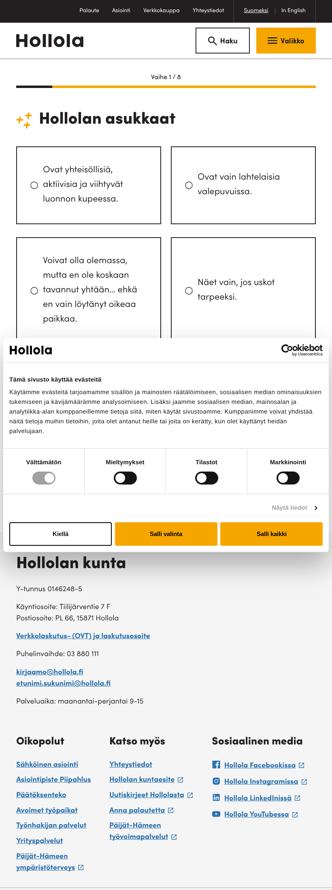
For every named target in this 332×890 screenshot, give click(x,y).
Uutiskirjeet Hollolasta (151, 797)
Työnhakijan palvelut (51, 826)
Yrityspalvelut (39, 841)
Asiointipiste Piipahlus (53, 780)
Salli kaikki (272, 533)
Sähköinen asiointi (47, 765)
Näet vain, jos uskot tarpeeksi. (236, 290)
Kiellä (60, 533)
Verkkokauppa (164, 15)
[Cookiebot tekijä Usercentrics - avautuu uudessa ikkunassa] (287, 350)
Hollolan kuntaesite (146, 781)
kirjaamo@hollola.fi (49, 673)
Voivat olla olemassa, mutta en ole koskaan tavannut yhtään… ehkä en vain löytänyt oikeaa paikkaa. (90, 290)
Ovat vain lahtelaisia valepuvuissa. (239, 185)
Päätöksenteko (41, 796)
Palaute (92, 15)
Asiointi (121, 11)
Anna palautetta (141, 812)
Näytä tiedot (289, 507)
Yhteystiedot (208, 11)
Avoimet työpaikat (47, 811)
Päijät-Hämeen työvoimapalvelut (156, 833)
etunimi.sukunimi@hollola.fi (63, 684)
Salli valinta (166, 533)
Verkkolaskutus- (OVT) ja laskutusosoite (83, 637)
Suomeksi (256, 11)
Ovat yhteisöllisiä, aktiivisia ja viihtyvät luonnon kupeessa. (83, 185)
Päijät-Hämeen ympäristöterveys (58, 864)
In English (293, 11)
